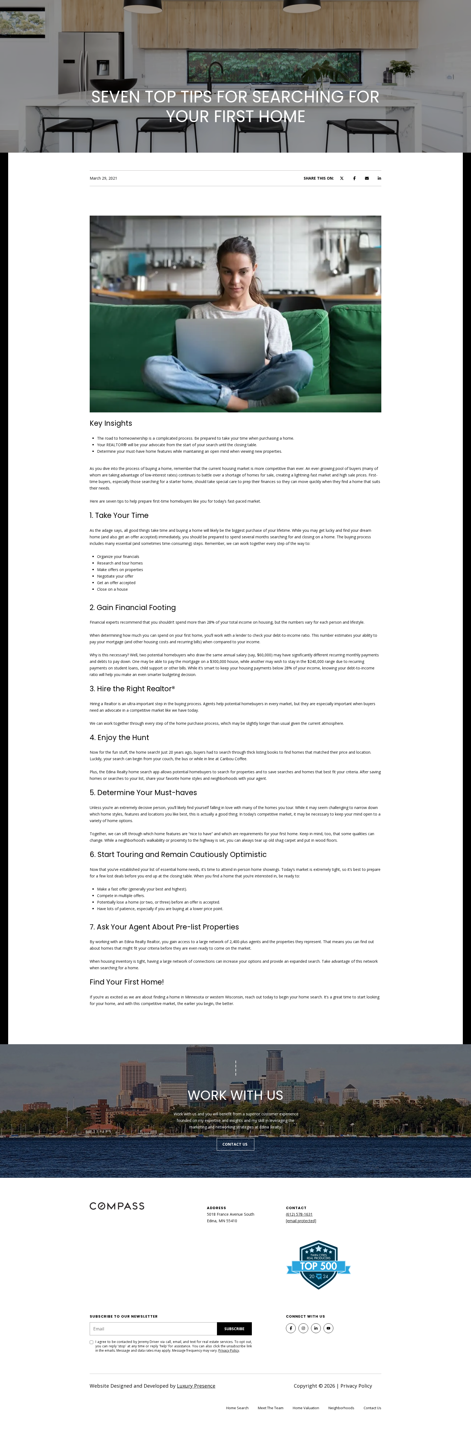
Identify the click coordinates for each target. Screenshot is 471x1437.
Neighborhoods (341, 1407)
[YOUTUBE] (328, 1328)
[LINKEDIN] (316, 1328)
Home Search (237, 1407)
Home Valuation (306, 1407)
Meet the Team (270, 1407)
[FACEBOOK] (291, 1328)
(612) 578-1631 (299, 1214)
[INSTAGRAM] (303, 1328)
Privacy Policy (228, 1350)
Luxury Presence (196, 1385)
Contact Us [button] (235, 1144)
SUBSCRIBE (234, 1328)
